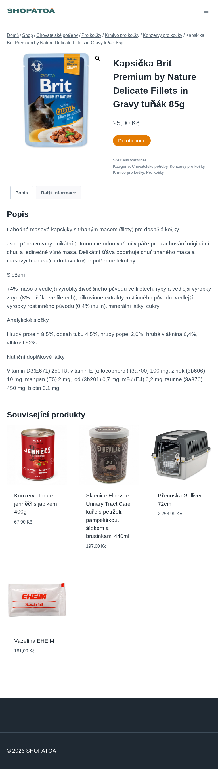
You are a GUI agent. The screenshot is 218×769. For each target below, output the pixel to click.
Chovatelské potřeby (149, 166)
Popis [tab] (21, 192)
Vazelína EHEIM (34, 641)
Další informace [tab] (58, 192)
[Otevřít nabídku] (206, 11)
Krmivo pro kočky (128, 172)
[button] (98, 58)
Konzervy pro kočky (187, 166)
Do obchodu (132, 140)
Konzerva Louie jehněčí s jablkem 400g (35, 503)
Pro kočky (155, 172)
